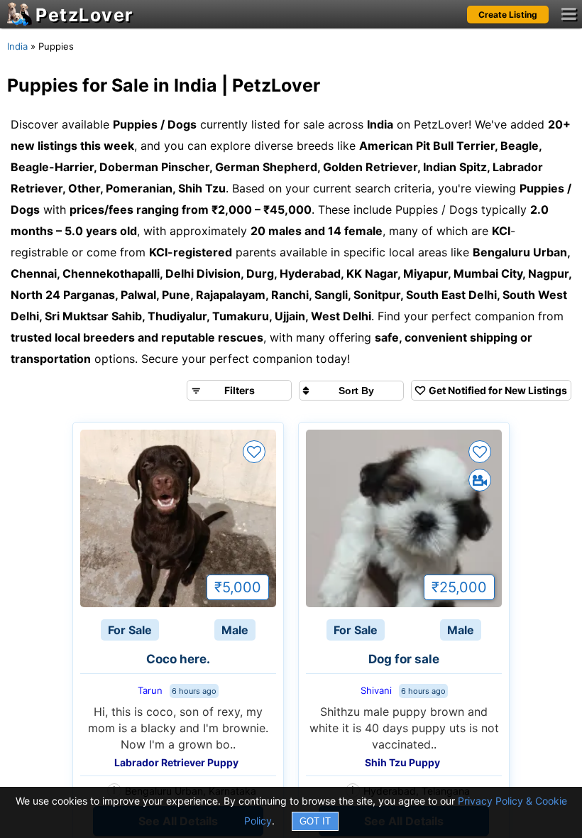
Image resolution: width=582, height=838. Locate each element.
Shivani (376, 690)
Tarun (150, 690)
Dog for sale (403, 659)
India (17, 46)
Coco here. (178, 659)
